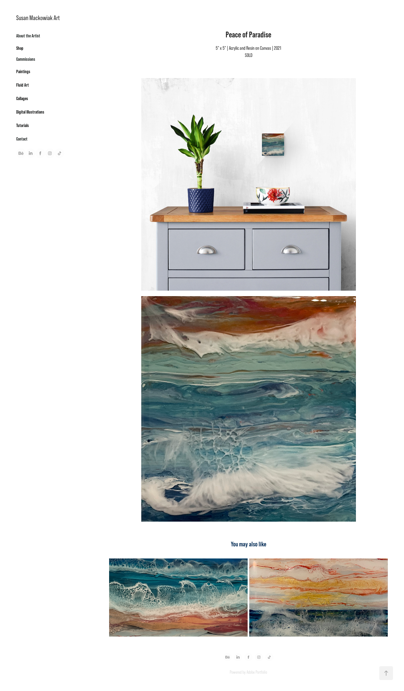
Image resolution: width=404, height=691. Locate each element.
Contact (21, 138)
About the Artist (28, 35)
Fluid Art (22, 84)
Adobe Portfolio (257, 672)
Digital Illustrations (30, 111)
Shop (19, 48)
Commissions (25, 59)
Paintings (23, 71)
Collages (22, 98)
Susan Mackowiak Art (38, 17)
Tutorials (22, 125)
